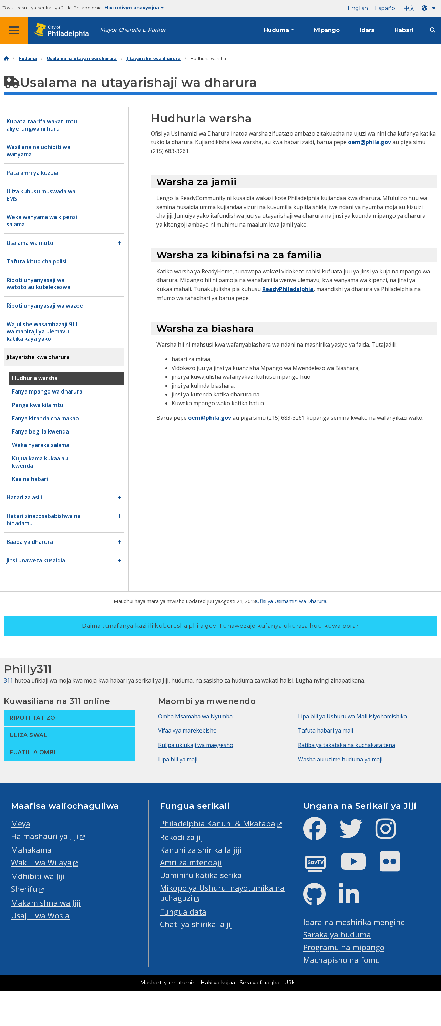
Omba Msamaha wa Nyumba (195, 716)
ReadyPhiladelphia (288, 289)
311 (8, 680)
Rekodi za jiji (182, 837)
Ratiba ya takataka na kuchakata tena (346, 745)
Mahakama (31, 850)
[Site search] (432, 30)
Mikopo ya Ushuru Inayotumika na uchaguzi (222, 893)
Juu (427, 970)
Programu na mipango (343, 947)
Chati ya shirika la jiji (197, 924)
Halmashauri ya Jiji (44, 836)
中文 (409, 8)
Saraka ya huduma (337, 934)
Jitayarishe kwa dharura (154, 58)
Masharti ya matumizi (168, 982)
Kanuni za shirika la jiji (201, 850)
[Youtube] (359, 867)
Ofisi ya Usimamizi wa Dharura (291, 601)
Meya (20, 823)
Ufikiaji (292, 982)
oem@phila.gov (369, 142)
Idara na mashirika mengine (354, 922)
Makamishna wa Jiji (46, 902)
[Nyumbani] (6, 58)
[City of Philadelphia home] (63, 30)
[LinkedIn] (354, 900)
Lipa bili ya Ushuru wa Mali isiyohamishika (352, 716)
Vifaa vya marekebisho (187, 730)
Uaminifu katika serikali (203, 875)
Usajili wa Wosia (40, 915)
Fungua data (183, 911)
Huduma (276, 30)
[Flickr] (395, 867)
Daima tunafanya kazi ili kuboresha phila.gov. (220, 625)
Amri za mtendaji (191, 862)
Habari (403, 30)
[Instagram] (391, 834)
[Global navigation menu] (14, 30)
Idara (367, 30)
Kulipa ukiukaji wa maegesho (195, 745)
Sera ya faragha (259, 982)
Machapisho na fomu (341, 960)
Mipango (327, 30)
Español (386, 8)
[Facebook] (320, 834)
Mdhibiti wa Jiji (37, 876)
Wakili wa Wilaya (41, 862)
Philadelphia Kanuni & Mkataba (217, 823)
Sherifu (24, 889)
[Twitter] (356, 834)
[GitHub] (320, 900)
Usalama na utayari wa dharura (82, 58)
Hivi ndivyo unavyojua (131, 7)
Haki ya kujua (218, 982)
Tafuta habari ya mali (325, 730)
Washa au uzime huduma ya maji (340, 759)
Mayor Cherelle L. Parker (133, 30)
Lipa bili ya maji (177, 759)
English (358, 8)
